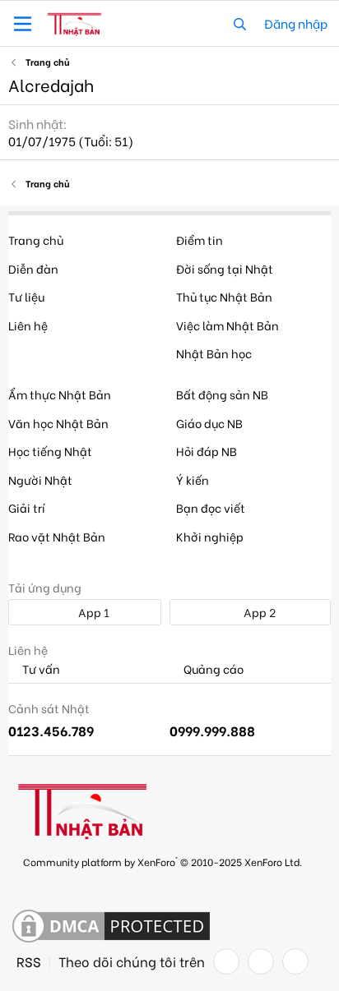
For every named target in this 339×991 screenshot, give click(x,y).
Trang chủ (35, 239)
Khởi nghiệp (210, 536)
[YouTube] (295, 961)
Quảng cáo (212, 669)
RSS (28, 961)
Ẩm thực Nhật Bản (59, 394)
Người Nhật (40, 479)
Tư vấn (40, 669)
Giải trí (26, 507)
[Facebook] (226, 961)
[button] (22, 23)
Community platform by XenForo (162, 861)
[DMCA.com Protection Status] (111, 927)
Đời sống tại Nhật (224, 268)
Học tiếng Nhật (50, 450)
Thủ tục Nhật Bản (224, 296)
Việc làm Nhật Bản (227, 325)
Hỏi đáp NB (206, 450)
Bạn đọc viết (210, 507)
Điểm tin (199, 239)
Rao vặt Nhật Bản (56, 536)
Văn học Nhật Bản (58, 422)
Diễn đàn (33, 268)
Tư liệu (26, 296)
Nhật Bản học (214, 353)
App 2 (258, 611)
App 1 (92, 611)
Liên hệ (28, 325)
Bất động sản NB (222, 394)
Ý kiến (192, 479)
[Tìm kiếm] (240, 23)
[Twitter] (261, 961)
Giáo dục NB (209, 422)
